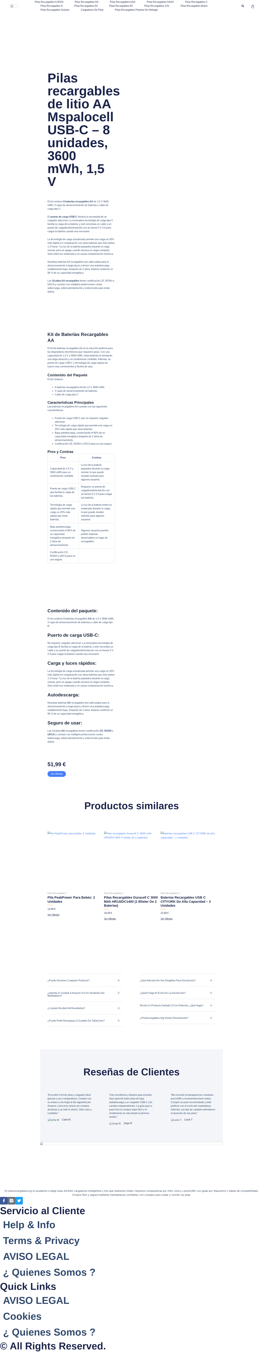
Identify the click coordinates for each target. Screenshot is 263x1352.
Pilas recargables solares (54, 10)
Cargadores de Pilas (92, 10)
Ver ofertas (57, 774)
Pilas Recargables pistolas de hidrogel (136, 10)
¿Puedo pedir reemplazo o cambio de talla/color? (76, 1020)
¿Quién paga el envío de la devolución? (163, 993)
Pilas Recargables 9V (121, 6)
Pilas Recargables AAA (122, 2)
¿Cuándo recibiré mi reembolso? (66, 1008)
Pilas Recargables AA (86, 2)
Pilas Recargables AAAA (160, 2)
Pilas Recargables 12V (156, 6)
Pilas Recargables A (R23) (49, 2)
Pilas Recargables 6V (86, 6)
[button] (242, 6)
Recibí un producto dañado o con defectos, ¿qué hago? (171, 1005)
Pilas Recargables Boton (194, 6)
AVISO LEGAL (36, 1256)
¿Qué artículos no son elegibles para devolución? (168, 980)
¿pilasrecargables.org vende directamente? (164, 1018)
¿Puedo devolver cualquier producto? (68, 980)
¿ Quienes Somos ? (49, 1272)
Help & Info (29, 1224)
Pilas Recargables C (196, 2)
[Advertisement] (131, 34)
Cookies (22, 1316)
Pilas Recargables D (51, 6)
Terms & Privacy (41, 1240)
